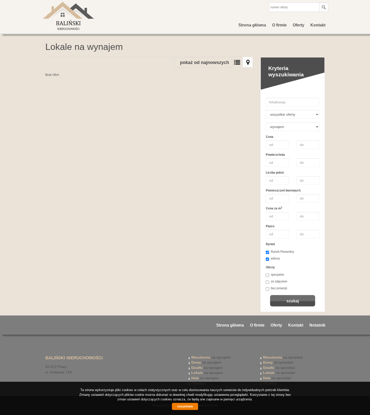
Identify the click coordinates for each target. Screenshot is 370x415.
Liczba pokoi (275, 172)
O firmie (279, 25)
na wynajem (211, 357)
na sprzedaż (283, 357)
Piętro (270, 226)
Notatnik (317, 325)
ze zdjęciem (279, 281)
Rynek (270, 244)
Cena (269, 137)
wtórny (275, 258)
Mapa (247, 62)
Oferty (298, 25)
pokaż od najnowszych (204, 62)
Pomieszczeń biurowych (283, 190)
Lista (237, 62)
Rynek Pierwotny (282, 251)
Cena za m (274, 208)
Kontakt (317, 25)
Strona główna (252, 25)
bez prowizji (279, 288)
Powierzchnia (275, 154)
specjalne (277, 274)
